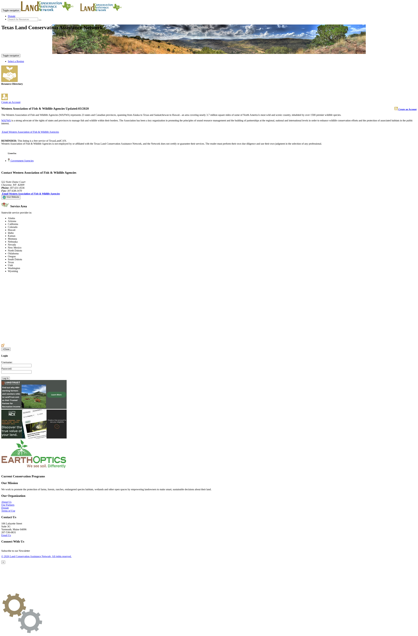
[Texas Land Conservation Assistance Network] (50, 10)
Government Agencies (22, 160)
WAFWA (6, 120)
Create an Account (10, 102)
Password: (6, 368)
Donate (11, 16)
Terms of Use (8, 510)
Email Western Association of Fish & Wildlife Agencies (30, 132)
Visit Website (12, 197)
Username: (6, 362)
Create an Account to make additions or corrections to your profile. (35, 342)
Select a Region (16, 61)
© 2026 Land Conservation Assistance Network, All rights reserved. (36, 556)
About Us (6, 502)
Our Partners (7, 505)
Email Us (6, 535)
